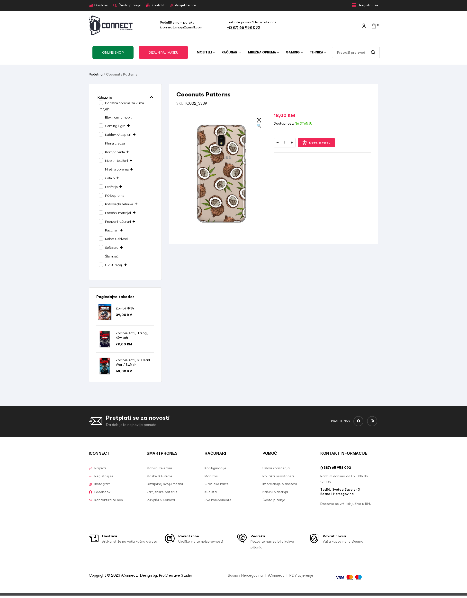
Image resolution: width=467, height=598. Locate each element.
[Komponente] (101, 152)
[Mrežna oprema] (101, 169)
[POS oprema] (101, 195)
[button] (259, 123)
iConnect (129, 575)
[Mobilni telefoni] (101, 160)
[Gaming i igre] (101, 125)
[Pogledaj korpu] (373, 25)
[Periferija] (101, 186)
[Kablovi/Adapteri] (101, 134)
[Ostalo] (101, 177)
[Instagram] (372, 421)
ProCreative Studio (176, 575)
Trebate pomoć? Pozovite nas (251, 22)
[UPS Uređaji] (101, 264)
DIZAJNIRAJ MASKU (163, 52)
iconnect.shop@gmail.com (181, 27)
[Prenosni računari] (101, 221)
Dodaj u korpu (320, 142)
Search (373, 52)
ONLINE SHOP (113, 52)
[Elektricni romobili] (101, 117)
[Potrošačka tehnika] (101, 203)
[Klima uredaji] (101, 143)
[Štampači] (101, 256)
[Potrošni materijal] (101, 212)
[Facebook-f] (358, 421)
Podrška (258, 536)
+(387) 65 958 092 (243, 27)
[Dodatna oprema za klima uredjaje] (101, 102)
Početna (96, 74)
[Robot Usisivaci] (101, 238)
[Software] (101, 247)
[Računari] (101, 230)
